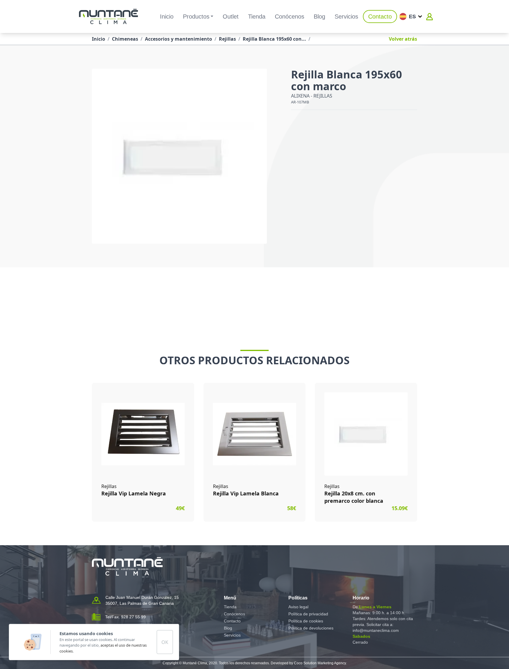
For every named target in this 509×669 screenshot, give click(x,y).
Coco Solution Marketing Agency (320, 663)
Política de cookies (305, 621)
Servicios (346, 16)
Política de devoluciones (310, 628)
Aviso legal (298, 606)
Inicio (166, 16)
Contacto (380, 16)
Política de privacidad (308, 614)
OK (164, 642)
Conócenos (289, 16)
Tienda (256, 16)
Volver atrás (403, 39)
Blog (319, 16)
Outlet (231, 16)
